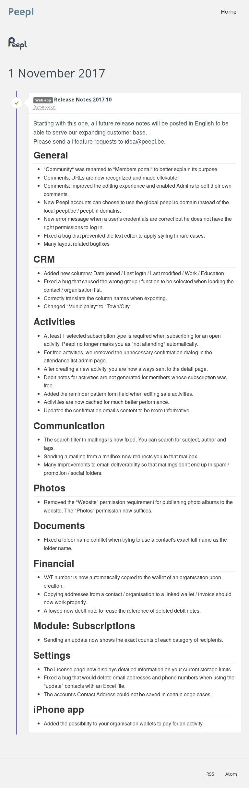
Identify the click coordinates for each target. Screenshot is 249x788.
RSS (210, 774)
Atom (231, 774)
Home (228, 11)
